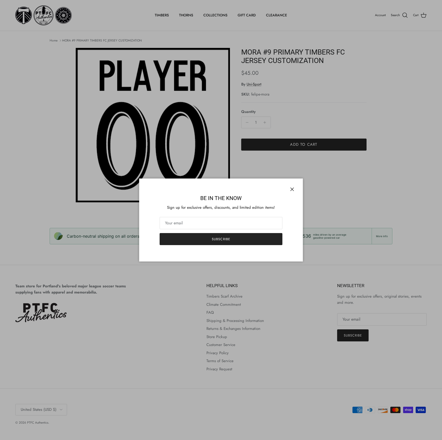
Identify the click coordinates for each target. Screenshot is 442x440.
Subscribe (221, 239)
